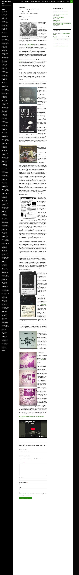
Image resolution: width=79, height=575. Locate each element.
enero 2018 (3, 154)
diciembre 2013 (4, 222)
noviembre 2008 (4, 307)
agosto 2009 (4, 294)
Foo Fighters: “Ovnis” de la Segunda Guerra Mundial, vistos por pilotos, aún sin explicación (33, 445)
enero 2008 (3, 321)
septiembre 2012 (4, 243)
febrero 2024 (4, 53)
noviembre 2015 (4, 190)
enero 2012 (3, 254)
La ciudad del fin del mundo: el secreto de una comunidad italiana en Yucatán (62, 24)
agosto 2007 (4, 328)
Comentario (22, 462)
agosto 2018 (4, 144)
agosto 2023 (4, 61)
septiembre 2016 (4, 176)
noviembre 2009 (4, 290)
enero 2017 (3, 171)
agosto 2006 (4, 344)
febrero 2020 (4, 119)
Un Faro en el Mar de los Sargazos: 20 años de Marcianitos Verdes (61, 43)
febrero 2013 (4, 236)
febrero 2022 (4, 86)
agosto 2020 (4, 111)
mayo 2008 (3, 315)
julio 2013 (3, 229)
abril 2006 (3, 350)
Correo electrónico (23, 482)
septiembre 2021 (4, 93)
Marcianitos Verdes (6, 1)
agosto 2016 (4, 178)
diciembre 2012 (4, 239)
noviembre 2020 (4, 107)
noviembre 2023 (4, 57)
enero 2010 (3, 287)
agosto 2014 (4, 211)
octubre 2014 (4, 208)
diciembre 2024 (4, 39)
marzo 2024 (3, 51)
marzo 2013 (3, 235)
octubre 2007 (4, 325)
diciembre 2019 (4, 122)
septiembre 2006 (4, 343)
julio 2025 (3, 29)
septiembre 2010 (4, 276)
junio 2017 (3, 164)
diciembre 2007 (4, 322)
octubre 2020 (4, 108)
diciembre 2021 (4, 89)
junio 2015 (3, 197)
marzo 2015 (3, 201)
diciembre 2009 (4, 289)
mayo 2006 (3, 348)
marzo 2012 (3, 251)
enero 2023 (3, 71)
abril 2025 (3, 33)
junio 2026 (3, 14)
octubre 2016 (4, 175)
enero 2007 (3, 337)
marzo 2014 (3, 218)
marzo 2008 (3, 318)
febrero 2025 (4, 36)
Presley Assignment (29, 45)
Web (20, 487)
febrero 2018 (4, 153)
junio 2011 (3, 264)
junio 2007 (3, 330)
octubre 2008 (4, 308)
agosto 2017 (4, 161)
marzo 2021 (3, 101)
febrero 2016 (4, 186)
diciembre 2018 (4, 139)
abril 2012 (3, 250)
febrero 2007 (4, 336)
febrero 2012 (4, 253)
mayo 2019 (3, 132)
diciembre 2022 (4, 72)
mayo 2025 (3, 32)
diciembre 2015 (4, 189)
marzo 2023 (3, 68)
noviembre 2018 (4, 140)
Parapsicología (37, 1)
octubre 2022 (4, 75)
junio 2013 (3, 230)
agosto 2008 (4, 311)
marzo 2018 (3, 151)
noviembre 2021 (4, 90)
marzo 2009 (3, 301)
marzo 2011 (3, 268)
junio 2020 (3, 114)
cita (20, 61)
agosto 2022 (4, 78)
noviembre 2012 (4, 240)
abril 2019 (3, 133)
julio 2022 (3, 79)
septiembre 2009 (4, 293)
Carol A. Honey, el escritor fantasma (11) (60, 11)
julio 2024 (3, 46)
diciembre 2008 (4, 305)
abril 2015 (3, 200)
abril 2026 (3, 17)
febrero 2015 (4, 203)
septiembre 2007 (4, 326)
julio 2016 (3, 179)
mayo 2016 (3, 182)
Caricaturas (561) (56, 20)
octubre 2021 (4, 92)
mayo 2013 (3, 232)
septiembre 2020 (4, 110)
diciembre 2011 (4, 255)
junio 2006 (3, 347)
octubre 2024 (4, 42)
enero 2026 (3, 21)
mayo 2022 (3, 82)
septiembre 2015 (4, 193)
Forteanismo (27, 1)
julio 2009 (3, 296)
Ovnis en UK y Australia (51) (58, 17)
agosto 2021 (4, 94)
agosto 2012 (4, 244)
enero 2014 (3, 221)
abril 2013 (3, 233)
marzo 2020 (3, 118)
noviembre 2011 (4, 257)
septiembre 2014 (4, 210)
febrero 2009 (4, 303)
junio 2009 (3, 297)
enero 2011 (3, 271)
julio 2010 (3, 279)
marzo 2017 (3, 168)
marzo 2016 (3, 185)
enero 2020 (3, 121)
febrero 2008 (4, 319)
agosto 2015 (4, 194)
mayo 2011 (3, 265)
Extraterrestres (45, 1)
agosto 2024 (4, 44)
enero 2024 (3, 54)
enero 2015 (3, 204)
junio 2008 (3, 314)
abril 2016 (3, 183)
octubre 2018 (4, 142)
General (68, 1)
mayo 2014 (3, 215)
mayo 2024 (3, 49)
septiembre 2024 (4, 43)
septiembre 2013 (4, 226)
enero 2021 (3, 104)
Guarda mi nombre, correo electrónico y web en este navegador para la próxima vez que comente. (32, 494)
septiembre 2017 (4, 160)
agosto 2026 (4, 11)
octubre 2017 (4, 158)
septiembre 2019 (4, 126)
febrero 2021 (4, 103)
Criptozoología (52, 1)
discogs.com (43, 304)
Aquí (20, 349)
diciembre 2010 (4, 272)
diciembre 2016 (4, 172)
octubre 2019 (4, 125)
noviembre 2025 (4, 24)
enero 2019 (3, 137)
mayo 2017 (3, 165)
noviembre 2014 (4, 207)
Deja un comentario (34, 13)
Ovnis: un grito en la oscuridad (25, 450)
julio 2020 (3, 112)
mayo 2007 (3, 332)
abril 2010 (3, 283)
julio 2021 (3, 96)
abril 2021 (3, 100)
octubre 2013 (4, 225)
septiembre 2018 (4, 143)
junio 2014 (3, 214)
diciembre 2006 (4, 339)
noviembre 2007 (4, 323)
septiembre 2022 (4, 76)
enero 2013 (3, 237)
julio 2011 (3, 262)
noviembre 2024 (4, 40)
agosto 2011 (4, 261)
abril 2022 (3, 83)
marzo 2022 (3, 85)
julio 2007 (3, 329)
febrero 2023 (4, 69)
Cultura (32, 1)
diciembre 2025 (4, 22)
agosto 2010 (4, 278)
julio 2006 (3, 346)
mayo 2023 (3, 65)
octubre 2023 (4, 58)
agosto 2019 (4, 128)
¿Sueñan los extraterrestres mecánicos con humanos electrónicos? (62, 40)
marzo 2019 (3, 135)
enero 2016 (3, 187)
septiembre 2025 (4, 26)
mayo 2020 (3, 115)
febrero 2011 (4, 269)
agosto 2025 (4, 28)
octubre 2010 (4, 275)
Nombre (21, 477)
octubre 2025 (4, 25)
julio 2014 (3, 212)
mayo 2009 (3, 298)
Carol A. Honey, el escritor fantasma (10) (60, 14)
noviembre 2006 (4, 340)
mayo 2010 (3, 282)
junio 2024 (3, 47)
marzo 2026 (3, 18)
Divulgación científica (60, 1)
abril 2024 (3, 50)
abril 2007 (3, 333)
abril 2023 (3, 67)
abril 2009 (3, 300)
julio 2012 (3, 246)
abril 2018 (3, 150)
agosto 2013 (4, 228)
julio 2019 (3, 129)
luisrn (28, 13)
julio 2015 (3, 196)
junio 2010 (3, 280)
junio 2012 (3, 247)
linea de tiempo (31, 44)
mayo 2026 (3, 15)
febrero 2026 (4, 19)
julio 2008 (3, 312)
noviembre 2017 (4, 157)
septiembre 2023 (4, 60)
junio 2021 (3, 97)
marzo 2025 (3, 35)
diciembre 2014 (4, 205)
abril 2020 (3, 117)
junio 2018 (3, 147)
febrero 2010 (4, 286)
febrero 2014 (4, 219)
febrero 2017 (4, 169)
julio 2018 (3, 146)
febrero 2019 (4, 136)
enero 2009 (3, 304)
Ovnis (22, 1)
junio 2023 (3, 64)
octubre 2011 (4, 258)
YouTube (42, 359)
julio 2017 (3, 162)
